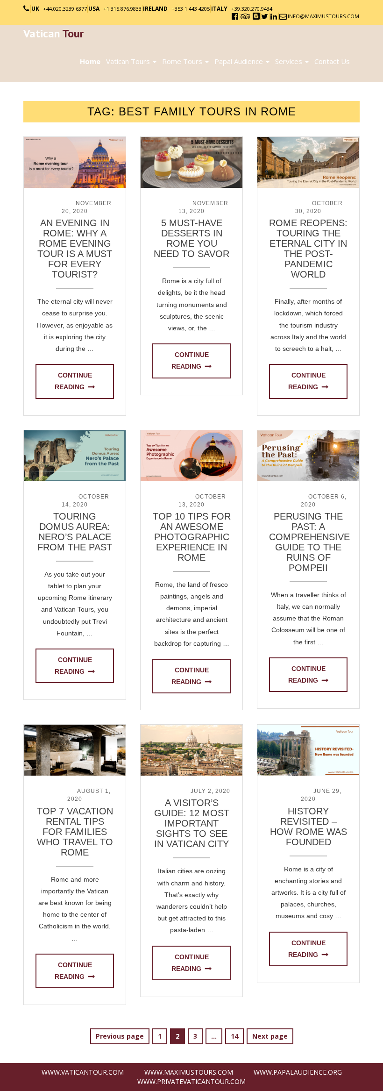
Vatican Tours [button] (129, 61)
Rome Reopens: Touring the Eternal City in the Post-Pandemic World (308, 248)
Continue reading (73, 381)
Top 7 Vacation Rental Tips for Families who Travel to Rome (75, 831)
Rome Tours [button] (183, 61)
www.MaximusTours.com (188, 1072)
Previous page (120, 1036)
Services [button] (289, 61)
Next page (270, 1036)
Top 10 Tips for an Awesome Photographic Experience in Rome (192, 537)
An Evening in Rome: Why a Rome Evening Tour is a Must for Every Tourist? (74, 248)
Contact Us (332, 61)
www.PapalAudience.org (298, 1072)
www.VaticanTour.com (83, 1072)
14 (237, 1036)
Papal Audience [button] (239, 61)
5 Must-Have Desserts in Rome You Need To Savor (191, 238)
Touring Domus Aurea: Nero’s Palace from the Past (74, 531)
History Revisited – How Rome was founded (308, 826)
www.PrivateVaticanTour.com (191, 1081)
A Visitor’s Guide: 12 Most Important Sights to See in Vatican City (191, 823)
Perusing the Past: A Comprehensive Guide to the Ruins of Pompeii (309, 542)
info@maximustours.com (323, 16)
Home (90, 61)
